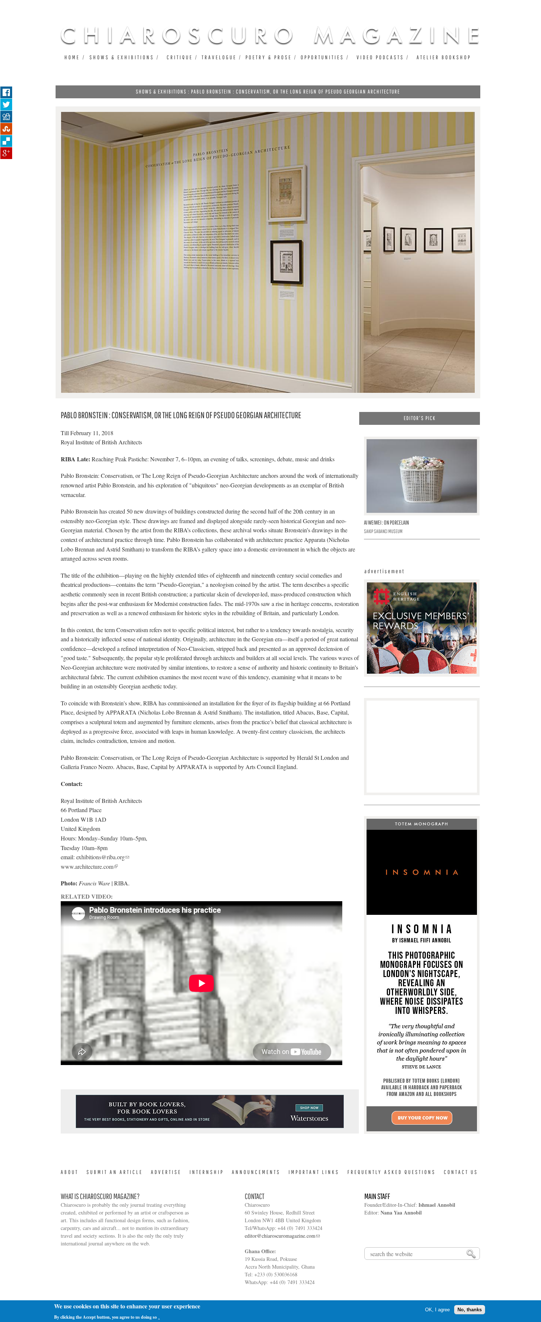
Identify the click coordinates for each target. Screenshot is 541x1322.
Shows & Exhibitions (121, 57)
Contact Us (461, 1172)
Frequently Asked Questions (391, 1172)
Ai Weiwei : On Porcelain (386, 522)
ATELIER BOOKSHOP (444, 57)
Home (72, 57)
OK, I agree (437, 1309)
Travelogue (219, 57)
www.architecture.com (87, 866)
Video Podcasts (380, 57)
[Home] (269, 35)
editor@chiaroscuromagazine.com (280, 1235)
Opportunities (322, 57)
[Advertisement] (210, 1127)
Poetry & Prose (268, 57)
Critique (180, 57)
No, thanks (469, 1309)
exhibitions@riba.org (100, 857)
